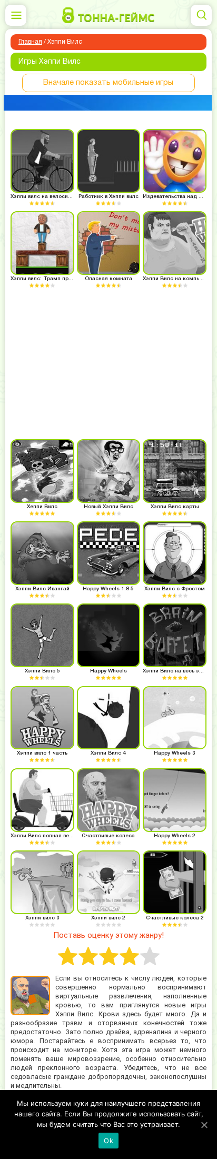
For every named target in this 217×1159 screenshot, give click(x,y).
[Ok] (204, 1125)
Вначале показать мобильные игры (108, 82)
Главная (30, 42)
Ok (108, 1140)
